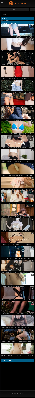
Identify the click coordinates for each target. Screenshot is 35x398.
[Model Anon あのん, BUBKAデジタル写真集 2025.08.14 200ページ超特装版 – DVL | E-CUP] (17, 85)
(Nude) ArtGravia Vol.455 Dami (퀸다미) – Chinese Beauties (17, 134)
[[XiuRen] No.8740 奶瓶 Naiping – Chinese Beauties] (17, 44)
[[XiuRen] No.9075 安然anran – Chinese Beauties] (17, 224)
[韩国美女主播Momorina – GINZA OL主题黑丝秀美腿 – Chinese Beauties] (17, 307)
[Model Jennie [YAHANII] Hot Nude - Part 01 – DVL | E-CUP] (17, 154)
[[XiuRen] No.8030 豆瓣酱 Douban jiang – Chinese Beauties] (17, 168)
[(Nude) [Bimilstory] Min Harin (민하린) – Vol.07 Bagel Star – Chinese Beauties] (17, 348)
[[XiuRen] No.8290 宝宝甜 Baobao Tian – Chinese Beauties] (17, 293)
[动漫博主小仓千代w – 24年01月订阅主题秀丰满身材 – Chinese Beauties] (17, 210)
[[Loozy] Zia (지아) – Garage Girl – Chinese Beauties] (17, 251)
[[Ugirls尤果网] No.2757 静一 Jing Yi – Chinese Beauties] (17, 237)
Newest (5, 14)
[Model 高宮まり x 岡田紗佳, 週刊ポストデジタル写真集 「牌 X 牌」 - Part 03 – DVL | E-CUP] (17, 113)
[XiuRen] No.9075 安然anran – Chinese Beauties (15, 231)
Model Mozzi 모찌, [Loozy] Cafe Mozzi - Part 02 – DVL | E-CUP (17, 203)
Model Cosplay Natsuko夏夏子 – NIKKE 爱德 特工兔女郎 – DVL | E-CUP (17, 272)
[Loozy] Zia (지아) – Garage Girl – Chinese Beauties (15, 258)
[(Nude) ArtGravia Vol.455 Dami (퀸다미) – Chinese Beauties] (17, 127)
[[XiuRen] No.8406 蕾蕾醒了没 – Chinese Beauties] (17, 71)
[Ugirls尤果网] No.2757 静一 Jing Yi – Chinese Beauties (16, 244)
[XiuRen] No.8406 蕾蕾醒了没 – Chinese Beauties (15, 78)
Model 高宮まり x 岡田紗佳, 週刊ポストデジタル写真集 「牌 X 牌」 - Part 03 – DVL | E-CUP (17, 120)
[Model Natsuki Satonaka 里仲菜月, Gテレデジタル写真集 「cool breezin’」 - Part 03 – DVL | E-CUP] (17, 30)
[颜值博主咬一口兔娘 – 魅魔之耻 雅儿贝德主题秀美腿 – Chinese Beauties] (17, 58)
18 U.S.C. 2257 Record (18, 393)
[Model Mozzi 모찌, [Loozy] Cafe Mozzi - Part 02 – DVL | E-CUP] (17, 196)
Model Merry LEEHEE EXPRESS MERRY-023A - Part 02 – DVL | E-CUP (17, 327)
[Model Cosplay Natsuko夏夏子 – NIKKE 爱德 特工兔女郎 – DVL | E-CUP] (17, 265)
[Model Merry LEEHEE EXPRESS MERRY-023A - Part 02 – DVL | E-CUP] (17, 320)
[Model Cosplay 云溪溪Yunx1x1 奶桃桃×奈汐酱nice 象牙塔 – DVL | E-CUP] (17, 334)
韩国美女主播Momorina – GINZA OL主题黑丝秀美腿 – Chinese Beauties (17, 314)
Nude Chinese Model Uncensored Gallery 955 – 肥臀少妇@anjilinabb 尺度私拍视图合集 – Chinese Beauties (17, 148)
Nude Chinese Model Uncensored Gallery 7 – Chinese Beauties (17, 286)
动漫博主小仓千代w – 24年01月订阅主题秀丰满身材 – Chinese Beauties (17, 217)
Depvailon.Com (17, 3)
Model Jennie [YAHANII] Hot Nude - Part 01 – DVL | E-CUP (17, 161)
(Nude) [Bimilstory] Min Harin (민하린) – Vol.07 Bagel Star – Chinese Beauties (17, 355)
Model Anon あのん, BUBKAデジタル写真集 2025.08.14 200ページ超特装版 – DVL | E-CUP (17, 92)
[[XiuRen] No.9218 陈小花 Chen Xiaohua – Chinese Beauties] (17, 182)
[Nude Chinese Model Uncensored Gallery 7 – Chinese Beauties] (17, 279)
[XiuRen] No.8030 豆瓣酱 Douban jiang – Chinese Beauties (17, 175)
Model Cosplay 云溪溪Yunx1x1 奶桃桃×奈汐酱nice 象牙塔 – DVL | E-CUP (17, 341)
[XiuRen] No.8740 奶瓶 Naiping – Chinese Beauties (15, 51)
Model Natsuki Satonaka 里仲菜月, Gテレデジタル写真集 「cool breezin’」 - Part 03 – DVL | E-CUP (17, 37)
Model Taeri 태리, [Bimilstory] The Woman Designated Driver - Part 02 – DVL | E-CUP (17, 106)
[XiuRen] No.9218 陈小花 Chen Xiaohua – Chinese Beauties (17, 189)
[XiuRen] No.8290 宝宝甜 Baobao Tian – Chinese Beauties (17, 300)
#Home (14, 9)
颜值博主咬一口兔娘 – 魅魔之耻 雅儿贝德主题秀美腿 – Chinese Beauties (17, 65)
